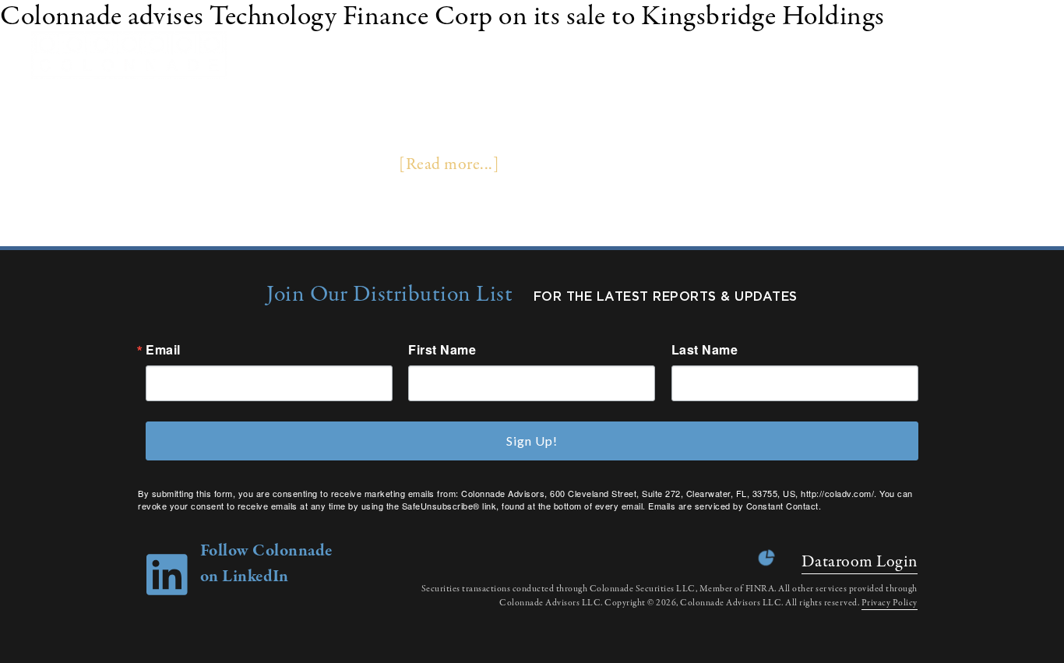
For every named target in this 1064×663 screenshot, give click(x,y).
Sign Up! (532, 440)
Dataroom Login (860, 561)
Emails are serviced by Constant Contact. (734, 505)
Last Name (704, 350)
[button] (1032, 55)
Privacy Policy (889, 603)
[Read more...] (449, 164)
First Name (442, 350)
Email (163, 350)
